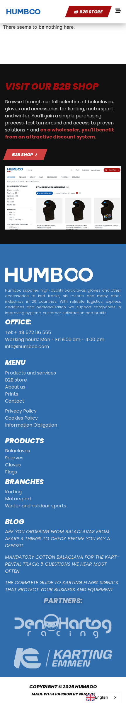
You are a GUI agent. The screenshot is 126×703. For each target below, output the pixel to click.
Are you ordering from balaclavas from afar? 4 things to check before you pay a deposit (57, 538)
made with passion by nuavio (63, 694)
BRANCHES (24, 482)
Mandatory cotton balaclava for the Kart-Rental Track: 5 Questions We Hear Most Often (62, 564)
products (24, 441)
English (101, 697)
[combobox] (101, 697)
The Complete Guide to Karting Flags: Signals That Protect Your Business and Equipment (61, 586)
